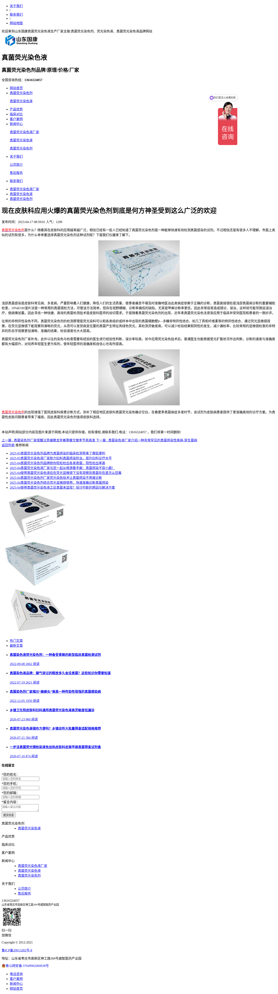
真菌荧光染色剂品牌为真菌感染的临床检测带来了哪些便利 (57, 453)
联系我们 (16, 14)
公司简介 (16, 164)
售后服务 (16, 173)
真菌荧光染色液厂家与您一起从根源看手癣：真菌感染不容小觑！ (62, 468)
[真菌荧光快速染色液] (37, 538)
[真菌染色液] (37, 632)
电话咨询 (16, 974)
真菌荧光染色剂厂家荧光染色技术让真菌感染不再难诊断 (56, 477)
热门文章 (16, 640)
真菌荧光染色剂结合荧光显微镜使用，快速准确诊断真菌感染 (59, 482)
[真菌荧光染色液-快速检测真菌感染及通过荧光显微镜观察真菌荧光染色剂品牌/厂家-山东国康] (22, 46)
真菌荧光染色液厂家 (24, 132)
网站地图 (16, 23)
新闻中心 (16, 124)
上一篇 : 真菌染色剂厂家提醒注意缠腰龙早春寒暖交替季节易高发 (49, 440)
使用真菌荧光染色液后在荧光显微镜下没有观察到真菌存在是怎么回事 (65, 473)
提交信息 (8, 815)
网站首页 (16, 88)
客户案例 (16, 119)
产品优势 (16, 109)
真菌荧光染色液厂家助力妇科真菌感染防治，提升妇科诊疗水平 (61, 458)
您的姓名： (11, 774)
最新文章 (16, 645)
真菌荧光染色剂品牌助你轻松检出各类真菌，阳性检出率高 (57, 463)
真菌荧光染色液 (21, 101)
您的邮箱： (11, 793)
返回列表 (8, 445)
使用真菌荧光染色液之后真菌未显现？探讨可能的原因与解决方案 (62, 487)
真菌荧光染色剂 (21, 93)
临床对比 (16, 114)
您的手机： (11, 783)
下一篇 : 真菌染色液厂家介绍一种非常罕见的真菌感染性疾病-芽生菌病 (146, 440)
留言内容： (11, 802)
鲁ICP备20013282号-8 (17, 950)
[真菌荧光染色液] (37, 585)
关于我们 (16, 6)
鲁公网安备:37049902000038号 (27, 966)
